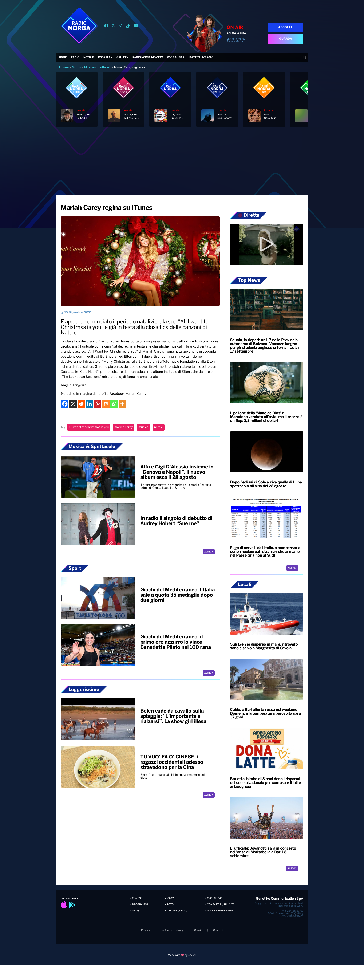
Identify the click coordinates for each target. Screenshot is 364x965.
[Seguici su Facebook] (106, 26)
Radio (75, 57)
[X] (73, 404)
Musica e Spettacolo (97, 67)
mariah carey (123, 427)
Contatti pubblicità (220, 904)
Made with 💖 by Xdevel (182, 955)
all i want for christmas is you (89, 427)
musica (143, 427)
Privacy (145, 930)
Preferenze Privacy (172, 930)
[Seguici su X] (113, 26)
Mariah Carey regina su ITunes (106, 208)
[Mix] (106, 404)
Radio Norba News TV (147, 57)
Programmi (139, 904)
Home (63, 57)
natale (158, 427)
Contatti (218, 930)
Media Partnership (219, 911)
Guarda (285, 39)
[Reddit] (81, 404)
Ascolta (285, 27)
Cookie (198, 930)
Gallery (122, 57)
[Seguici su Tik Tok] (128, 26)
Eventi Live (214, 898)
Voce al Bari (176, 57)
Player (136, 898)
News (135, 911)
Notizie (88, 57)
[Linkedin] (89, 404)
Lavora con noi (177, 911)
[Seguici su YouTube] (136, 26)
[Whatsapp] (114, 404)
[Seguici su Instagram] (120, 26)
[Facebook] (64, 404)
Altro (208, 552)
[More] (122, 404)
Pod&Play (105, 57)
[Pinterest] (97, 404)
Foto (170, 904)
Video (170, 898)
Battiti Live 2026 (201, 57)
